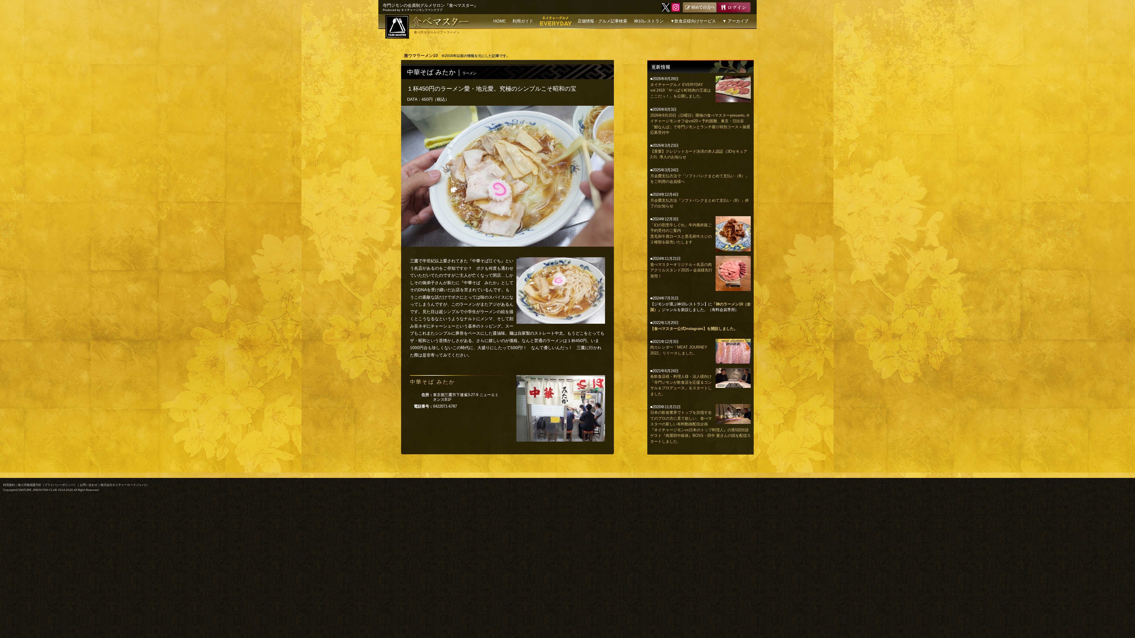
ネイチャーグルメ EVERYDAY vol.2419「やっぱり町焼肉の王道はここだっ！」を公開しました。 (680, 90)
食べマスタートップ (428, 32)
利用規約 (9, 484)
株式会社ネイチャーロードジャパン (124, 484)
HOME (499, 21)
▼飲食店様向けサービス (693, 21)
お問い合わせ (89, 484)
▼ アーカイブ (735, 21)
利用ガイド (523, 21)
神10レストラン (649, 21)
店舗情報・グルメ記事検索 (602, 21)
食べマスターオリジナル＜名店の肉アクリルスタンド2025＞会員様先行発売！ (681, 270)
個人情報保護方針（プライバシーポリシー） (47, 484)
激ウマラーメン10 (421, 55)
